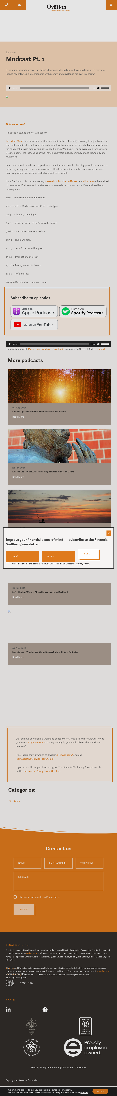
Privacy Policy (82, 563)
